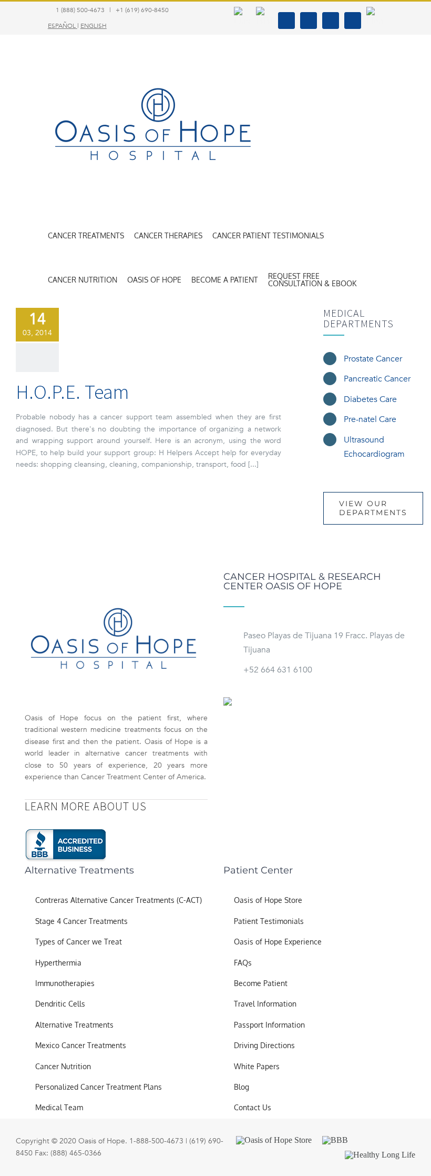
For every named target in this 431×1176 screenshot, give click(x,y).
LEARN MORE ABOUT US (86, 806)
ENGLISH (93, 26)
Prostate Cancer (373, 359)
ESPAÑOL (62, 26)
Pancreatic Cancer (377, 379)
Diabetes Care (370, 399)
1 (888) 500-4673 (80, 10)
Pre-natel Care (370, 419)
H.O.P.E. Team (72, 391)
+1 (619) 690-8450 (142, 10)
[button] (369, 280)
